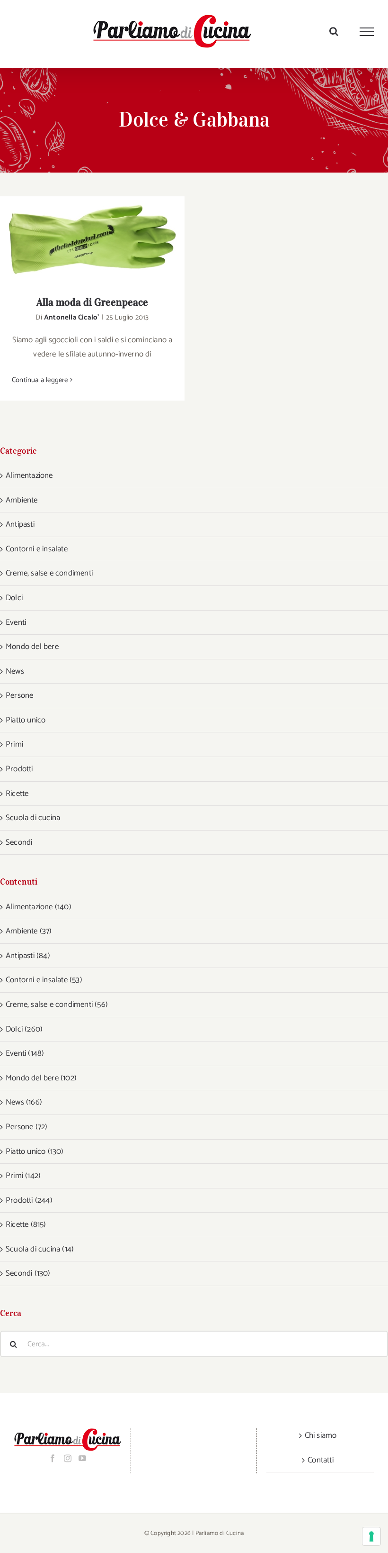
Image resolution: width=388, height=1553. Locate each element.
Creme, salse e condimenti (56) (57, 1004)
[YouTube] (82, 1458)
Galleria (105, 239)
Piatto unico (25, 720)
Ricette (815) (26, 1224)
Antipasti (20, 524)
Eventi (16, 622)
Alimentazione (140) (38, 907)
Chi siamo (321, 1435)
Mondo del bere (32, 646)
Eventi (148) (25, 1053)
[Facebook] (52, 1458)
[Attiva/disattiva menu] (367, 31)
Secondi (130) (28, 1273)
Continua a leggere (40, 380)
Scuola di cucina (33, 817)
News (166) (24, 1102)
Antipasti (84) (28, 955)
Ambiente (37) (29, 931)
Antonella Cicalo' (71, 317)
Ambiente (22, 500)
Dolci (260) (24, 1029)
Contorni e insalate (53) (44, 980)
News (15, 671)
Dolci (14, 597)
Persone (19, 695)
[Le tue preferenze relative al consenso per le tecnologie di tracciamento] (371, 1536)
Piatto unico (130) (35, 1151)
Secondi (19, 842)
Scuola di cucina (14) (40, 1249)
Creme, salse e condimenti (49, 573)
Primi (14, 744)
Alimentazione (29, 475)
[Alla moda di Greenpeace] (92, 239)
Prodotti (19, 769)
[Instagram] (67, 1458)
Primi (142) (23, 1175)
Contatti (321, 1460)
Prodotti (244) (29, 1200)
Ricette (17, 793)
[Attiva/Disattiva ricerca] (333, 31)
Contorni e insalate (37, 549)
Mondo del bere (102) (41, 1078)
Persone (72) (26, 1126)
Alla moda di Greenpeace (80, 239)
